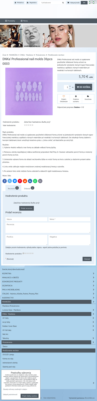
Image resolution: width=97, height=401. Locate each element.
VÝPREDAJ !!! (7, 383)
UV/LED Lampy (8, 354)
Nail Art (5, 334)
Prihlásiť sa (20, 3)
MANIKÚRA (6, 302)
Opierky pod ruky (9, 366)
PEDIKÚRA (6, 379)
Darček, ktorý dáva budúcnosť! (13, 269)
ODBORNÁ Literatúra (10, 387)
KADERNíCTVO (7, 297)
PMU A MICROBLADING (11, 289)
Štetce (5, 346)
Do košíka (84, 87)
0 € (84, 3)
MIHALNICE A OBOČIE (10, 277)
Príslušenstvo (7, 342)
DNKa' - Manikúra (8, 314)
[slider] (28, 125)
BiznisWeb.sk (90, 398)
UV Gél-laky (6, 330)
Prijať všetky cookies (29, 396)
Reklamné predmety (10, 375)
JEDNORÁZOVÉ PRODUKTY (12, 281)
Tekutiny (5, 338)
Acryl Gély (6, 322)
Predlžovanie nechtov (11, 350)
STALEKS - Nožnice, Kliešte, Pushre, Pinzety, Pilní (20, 293)
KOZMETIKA (6, 273)
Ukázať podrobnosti (10, 394)
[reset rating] (23, 253)
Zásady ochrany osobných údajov (15, 389)
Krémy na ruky (8, 358)
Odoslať (87, 259)
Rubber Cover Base (9, 326)
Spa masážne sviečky (10, 371)
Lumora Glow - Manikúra (11, 310)
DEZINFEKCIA (7, 285)
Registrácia (32, 3)
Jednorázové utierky (10, 362)
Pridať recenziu (26, 208)
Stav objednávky (49, 398)
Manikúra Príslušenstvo (10, 306)
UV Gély (5, 318)
